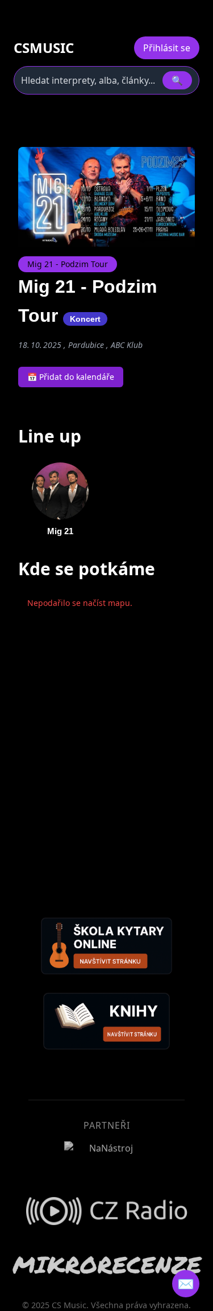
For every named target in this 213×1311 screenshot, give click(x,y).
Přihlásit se (166, 48)
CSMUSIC (44, 48)
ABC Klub (127, 344)
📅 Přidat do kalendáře (70, 376)
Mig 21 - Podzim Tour (67, 264)
